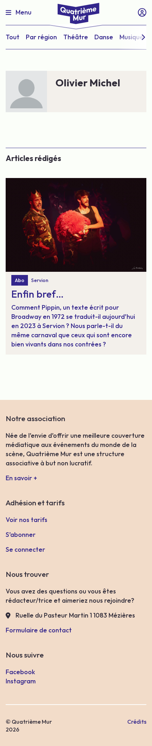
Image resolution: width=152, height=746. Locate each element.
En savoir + (21, 478)
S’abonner (21, 534)
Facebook (20, 672)
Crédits (136, 721)
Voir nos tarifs (26, 520)
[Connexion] (142, 12)
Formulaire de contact (39, 630)
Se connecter (25, 549)
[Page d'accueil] (76, 12)
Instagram (21, 681)
